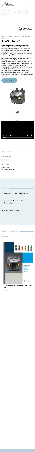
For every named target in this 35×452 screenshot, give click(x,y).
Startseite (3, 11)
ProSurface (4, 15)
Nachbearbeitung (12, 11)
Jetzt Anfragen (9, 80)
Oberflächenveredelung (7, 13)
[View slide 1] (17, 115)
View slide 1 (17, 120)
